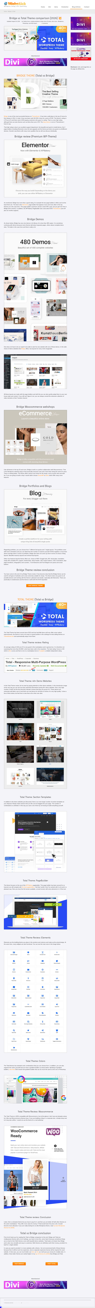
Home (43, 7)
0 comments (45, 23)
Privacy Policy (25, 1302)
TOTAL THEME (26, 599)
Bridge (6, 116)
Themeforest (36, 116)
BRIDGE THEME (26, 75)
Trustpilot (41, 651)
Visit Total (52, 1264)
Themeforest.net (9, 636)
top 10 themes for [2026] (42, 1254)
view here (12, 1069)
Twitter (87, 2)
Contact (86, 7)
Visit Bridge (19, 1264)
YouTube (84, 2)
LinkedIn (90, 2)
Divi (49, 7)
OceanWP (41, 475)
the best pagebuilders (28, 887)
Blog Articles (76, 7)
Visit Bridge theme (35, 585)
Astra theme (46, 122)
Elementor (64, 7)
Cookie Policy (17, 1302)
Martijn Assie (26, 21)
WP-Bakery (29, 885)
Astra (56, 7)
